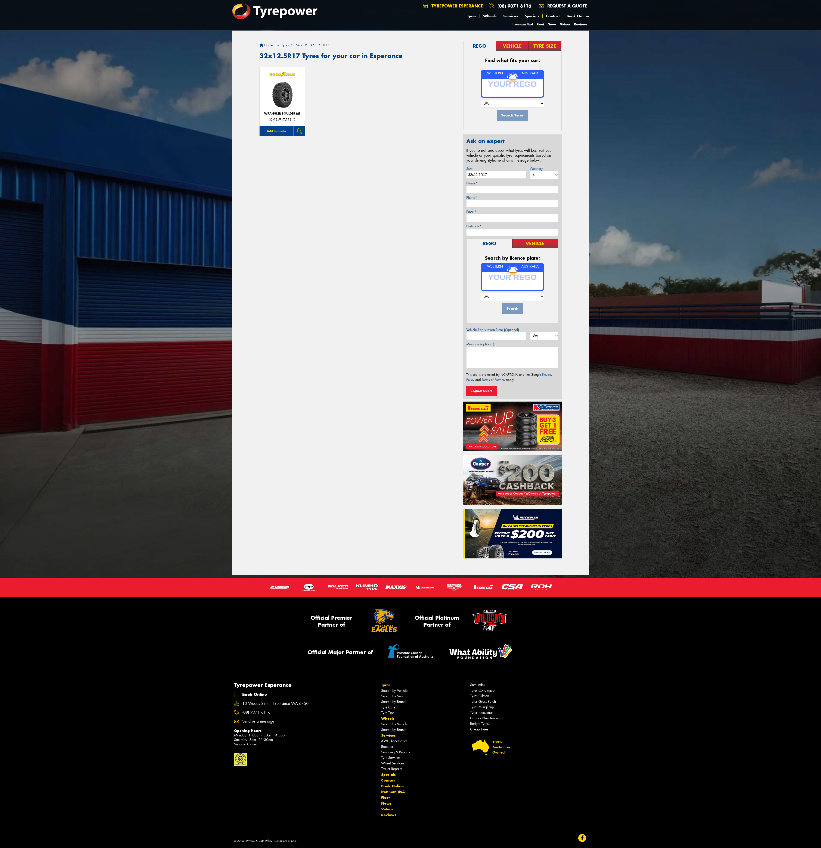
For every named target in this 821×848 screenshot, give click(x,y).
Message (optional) (480, 344)
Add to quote (276, 131)
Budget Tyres (479, 723)
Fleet (540, 24)
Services (510, 16)
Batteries (387, 746)
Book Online (578, 16)
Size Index (477, 685)
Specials (532, 16)
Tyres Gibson (479, 696)
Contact (553, 16)
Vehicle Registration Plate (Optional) (492, 330)
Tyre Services (390, 757)
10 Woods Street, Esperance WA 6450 (275, 703)
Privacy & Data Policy (259, 841)
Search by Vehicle (394, 690)
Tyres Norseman (481, 712)
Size (469, 168)
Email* (471, 212)
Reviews (580, 24)
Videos (565, 24)
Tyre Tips (387, 713)
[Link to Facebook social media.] (582, 838)
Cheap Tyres (479, 729)
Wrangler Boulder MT (282, 113)
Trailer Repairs (391, 769)
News (552, 24)
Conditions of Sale (286, 841)
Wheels (489, 16)
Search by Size (392, 696)
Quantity (536, 168)
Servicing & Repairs (395, 752)
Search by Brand (393, 701)
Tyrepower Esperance (456, 6)
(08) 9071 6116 (514, 6)
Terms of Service (493, 380)
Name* (471, 183)
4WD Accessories (394, 741)
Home (268, 45)
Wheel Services (392, 763)
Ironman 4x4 (522, 24)
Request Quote (481, 391)
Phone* (471, 197)
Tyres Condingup (482, 690)
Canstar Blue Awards (485, 718)
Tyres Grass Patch (483, 701)
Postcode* (473, 226)
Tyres (471, 16)
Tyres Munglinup (482, 707)
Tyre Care (388, 707)
